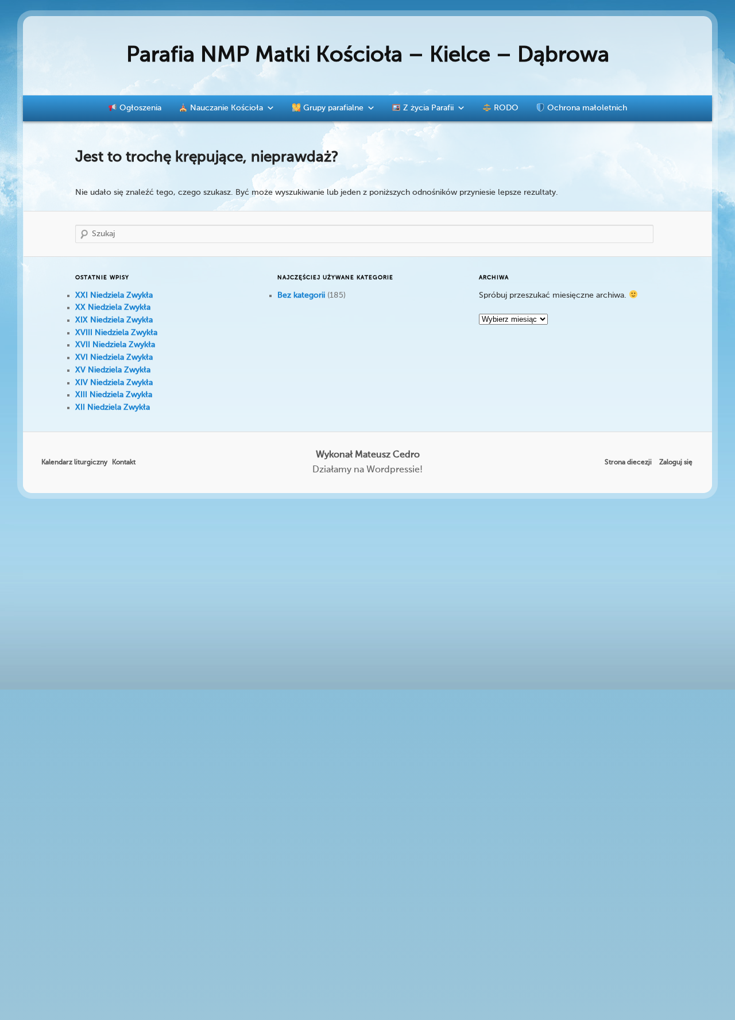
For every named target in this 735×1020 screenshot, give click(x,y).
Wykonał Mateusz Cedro (368, 455)
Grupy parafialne (332, 108)
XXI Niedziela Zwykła (114, 295)
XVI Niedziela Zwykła (114, 357)
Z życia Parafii (427, 108)
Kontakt (124, 462)
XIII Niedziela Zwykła (113, 395)
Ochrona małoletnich (586, 108)
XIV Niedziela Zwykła (114, 383)
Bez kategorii (301, 295)
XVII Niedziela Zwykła (115, 345)
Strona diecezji (628, 462)
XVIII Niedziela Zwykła (116, 333)
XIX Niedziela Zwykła (114, 320)
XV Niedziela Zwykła (112, 370)
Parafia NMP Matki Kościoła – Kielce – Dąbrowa (367, 56)
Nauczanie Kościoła (225, 108)
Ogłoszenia (139, 108)
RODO (505, 108)
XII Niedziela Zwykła (112, 407)
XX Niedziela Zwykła (112, 307)
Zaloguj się (676, 462)
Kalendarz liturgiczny (74, 462)
